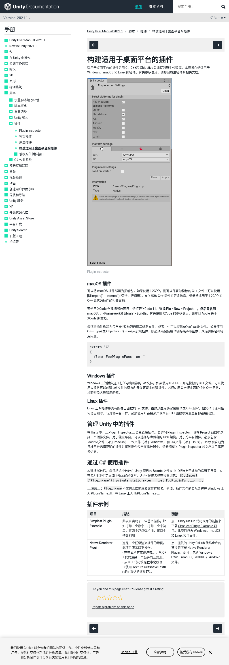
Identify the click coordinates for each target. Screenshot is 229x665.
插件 (17, 123)
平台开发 (15, 224)
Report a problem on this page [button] (113, 607)
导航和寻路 (17, 195)
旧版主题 (15, 236)
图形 (12, 81)
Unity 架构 (21, 117)
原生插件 (25, 142)
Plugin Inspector (30, 130)
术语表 (14, 242)
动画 (12, 183)
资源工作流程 (18, 63)
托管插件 (25, 136)
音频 (12, 171)
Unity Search (18, 230)
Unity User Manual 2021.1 (27, 40)
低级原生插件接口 (31, 154)
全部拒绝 (160, 652)
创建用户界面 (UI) (21, 189)
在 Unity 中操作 (19, 58)
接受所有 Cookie (191, 652)
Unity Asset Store (21, 218)
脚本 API (156, 6)
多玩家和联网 (18, 165)
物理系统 (15, 87)
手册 (138, 7)
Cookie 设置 (129, 652)
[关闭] (210, 652)
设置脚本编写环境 (26, 100)
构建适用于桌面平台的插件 (38, 148)
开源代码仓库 (18, 212)
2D (11, 75)
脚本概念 (20, 106)
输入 (12, 69)
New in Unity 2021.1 (23, 46)
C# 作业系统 (23, 160)
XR (11, 206)
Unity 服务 (16, 200)
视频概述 (15, 177)
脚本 (12, 93)
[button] (99, 597)
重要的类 (20, 111)
